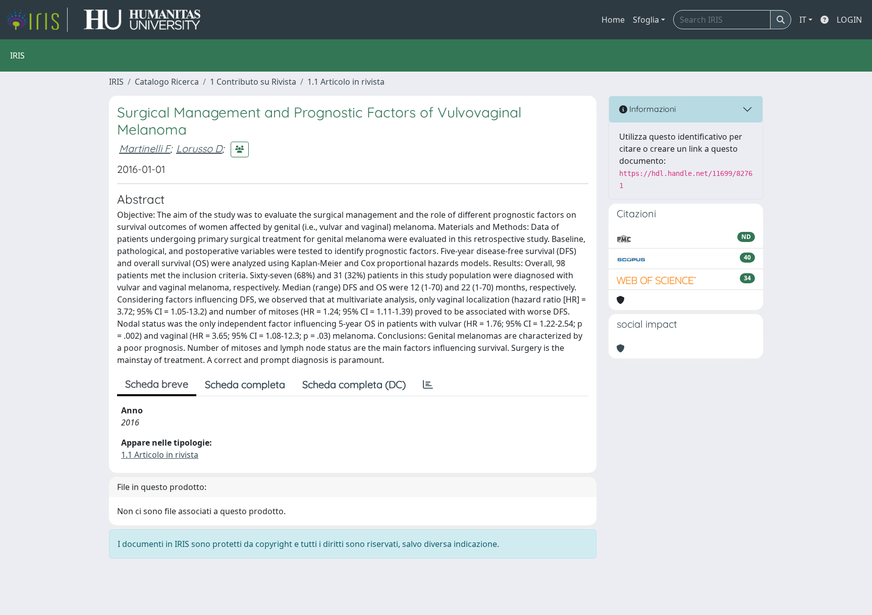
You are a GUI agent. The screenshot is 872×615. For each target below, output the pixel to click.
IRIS (116, 81)
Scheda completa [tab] (245, 384)
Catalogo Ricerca (167, 81)
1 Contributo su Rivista (253, 81)
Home (613, 19)
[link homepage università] (142, 20)
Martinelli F (144, 148)
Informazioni (651, 109)
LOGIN (849, 19)
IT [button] (802, 19)
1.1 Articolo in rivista (346, 81)
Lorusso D (199, 148)
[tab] (428, 384)
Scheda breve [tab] (156, 384)
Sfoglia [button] (646, 19)
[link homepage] (37, 20)
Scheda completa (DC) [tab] (354, 384)
